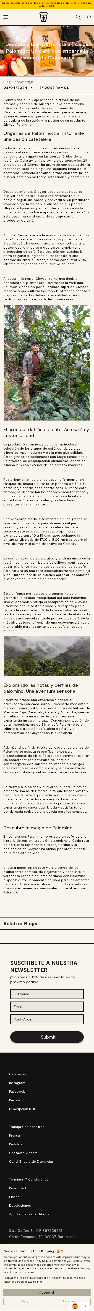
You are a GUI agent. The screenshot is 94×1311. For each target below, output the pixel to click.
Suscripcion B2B (22, 1109)
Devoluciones (20, 1205)
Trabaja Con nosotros (26, 1127)
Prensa (14, 1135)
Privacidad (17, 1188)
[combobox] (79, 1306)
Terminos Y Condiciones (28, 1179)
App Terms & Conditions (29, 1214)
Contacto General (24, 1153)
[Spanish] (79, 1306)
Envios (14, 1197)
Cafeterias (17, 1074)
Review (14, 1100)
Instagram (17, 1083)
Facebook (17, 1091)
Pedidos (15, 1144)
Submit (48, 1037)
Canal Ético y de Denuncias (31, 1161)
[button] (6, 17)
